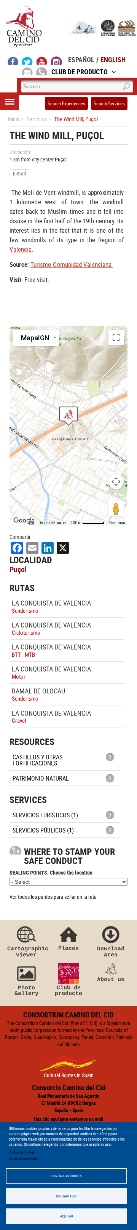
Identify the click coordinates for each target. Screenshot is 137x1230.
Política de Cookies (22, 1152)
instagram (56, 60)
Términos (117, 523)
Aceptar (66, 1216)
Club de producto (68, 990)
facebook (13, 60)
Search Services (109, 103)
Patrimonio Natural (41, 778)
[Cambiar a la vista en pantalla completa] (116, 337)
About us (110, 979)
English (113, 59)
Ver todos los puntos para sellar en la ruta (53, 896)
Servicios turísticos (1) (45, 815)
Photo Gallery (26, 990)
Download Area (110, 951)
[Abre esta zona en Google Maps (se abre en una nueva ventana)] (24, 521)
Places (68, 948)
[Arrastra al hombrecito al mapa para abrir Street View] (116, 508)
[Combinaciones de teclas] (31, 523)
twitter (27, 60)
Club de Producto (79, 71)
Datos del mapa (52, 523)
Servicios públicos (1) (43, 830)
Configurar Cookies (66, 1176)
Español (81, 59)
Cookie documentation (24, 1158)
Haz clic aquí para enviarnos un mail (68, 1119)
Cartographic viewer (26, 951)
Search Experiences (66, 103)
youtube (42, 60)
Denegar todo (66, 1196)
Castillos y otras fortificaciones (37, 760)
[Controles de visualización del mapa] (116, 481)
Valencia (21, 249)
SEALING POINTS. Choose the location (51, 872)
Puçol (61, 159)
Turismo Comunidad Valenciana (71, 264)
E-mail (19, 173)
